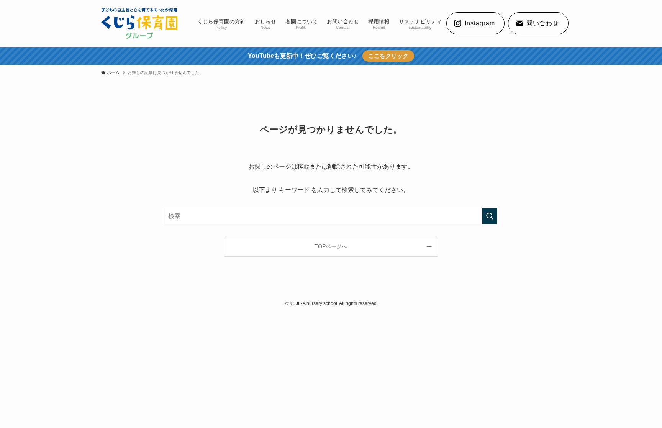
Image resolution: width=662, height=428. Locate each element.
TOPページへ (331, 246)
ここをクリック (388, 55)
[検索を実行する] (489, 216)
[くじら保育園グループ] (139, 23)
